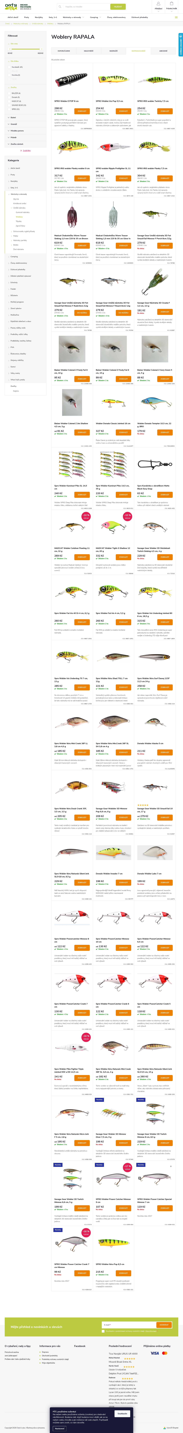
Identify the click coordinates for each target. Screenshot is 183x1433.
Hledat (118, 6)
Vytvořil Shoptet (172, 1428)
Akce (14, 71)
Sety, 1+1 (14, 188)
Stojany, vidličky (17, 360)
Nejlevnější (88, 51)
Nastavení (59, 1428)
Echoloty (14, 282)
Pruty (13, 175)
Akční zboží (15, 168)
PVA (12, 347)
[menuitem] (13, 17)
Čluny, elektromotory (19, 263)
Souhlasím (122, 1413)
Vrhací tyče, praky (18, 380)
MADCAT (16, 101)
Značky (13, 386)
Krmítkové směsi (19, 203)
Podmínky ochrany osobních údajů (55, 1359)
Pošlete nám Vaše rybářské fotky (17, 1359)
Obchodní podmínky (50, 1356)
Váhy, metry (15, 373)
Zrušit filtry (27, 151)
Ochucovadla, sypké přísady (24, 231)
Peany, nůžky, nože (18, 328)
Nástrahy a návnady (19, 194)
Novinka (16, 75)
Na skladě (17, 67)
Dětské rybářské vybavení (21, 276)
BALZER (16, 93)
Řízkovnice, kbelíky (18, 354)
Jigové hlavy (20, 226)
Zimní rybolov (16, 308)
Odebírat (164, 1325)
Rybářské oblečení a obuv (21, 321)
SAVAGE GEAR (19, 105)
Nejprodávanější (138, 51)
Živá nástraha (18, 249)
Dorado (15, 97)
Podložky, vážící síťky (19, 334)
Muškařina (15, 315)
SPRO (15, 109)
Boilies (15, 245)
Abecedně (163, 51)
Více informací (150, 1331)
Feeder (13, 289)
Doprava (45, 1352)
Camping (14, 256)
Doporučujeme (64, 51)
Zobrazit (82, 111)
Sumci (13, 367)
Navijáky (14, 181)
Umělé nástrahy (19, 208)
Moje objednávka (48, 1363)
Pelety (15, 236)
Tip (14, 79)
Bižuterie (14, 295)
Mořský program (17, 302)
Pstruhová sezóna (12, 1352)
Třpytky (19, 221)
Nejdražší (114, 51)
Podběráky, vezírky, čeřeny (21, 341)
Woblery (19, 217)
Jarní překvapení (11, 1356)
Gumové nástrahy (23, 212)
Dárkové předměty (18, 269)
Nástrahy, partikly (20, 240)
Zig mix (16, 199)
